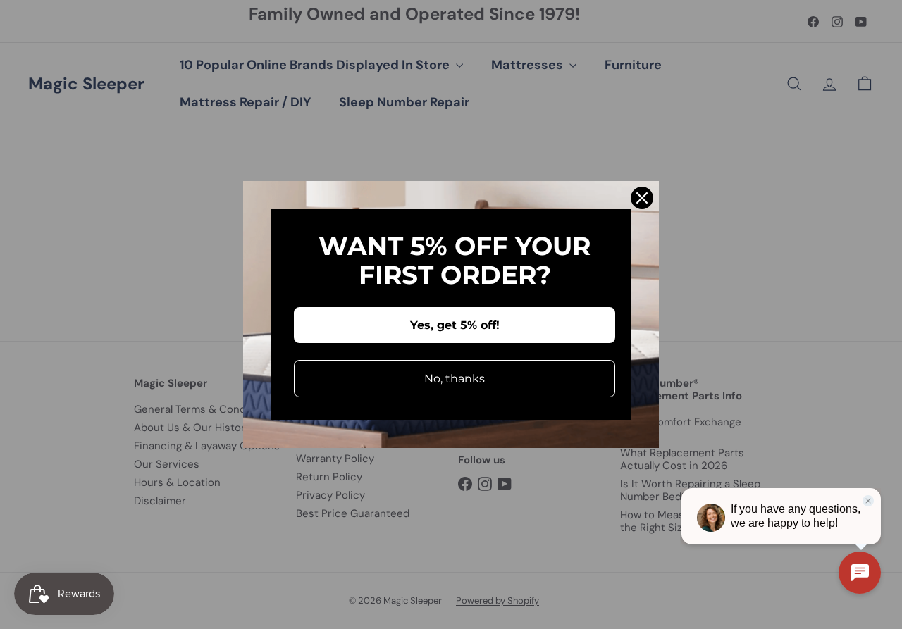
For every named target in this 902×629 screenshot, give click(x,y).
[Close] (642, 198)
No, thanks (454, 378)
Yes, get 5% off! (455, 325)
